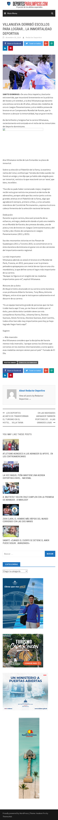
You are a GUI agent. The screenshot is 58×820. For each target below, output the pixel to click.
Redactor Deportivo (34, 37)
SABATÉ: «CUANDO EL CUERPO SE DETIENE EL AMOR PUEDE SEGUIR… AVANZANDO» (26, 541)
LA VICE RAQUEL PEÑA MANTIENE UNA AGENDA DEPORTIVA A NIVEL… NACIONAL (24, 476)
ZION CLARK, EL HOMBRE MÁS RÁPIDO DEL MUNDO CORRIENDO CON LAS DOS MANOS (25, 520)
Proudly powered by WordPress (16, 813)
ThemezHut (7, 816)
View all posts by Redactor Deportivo (31, 397)
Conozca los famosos (28, 363)
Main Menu (12, 13)
